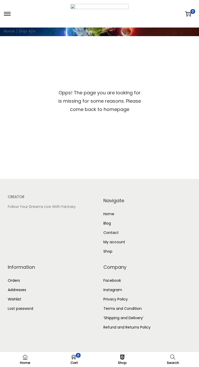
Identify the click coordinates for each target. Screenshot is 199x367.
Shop (107, 251)
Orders (14, 280)
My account (114, 242)
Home (9, 31)
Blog (107, 223)
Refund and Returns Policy (127, 327)
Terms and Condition (122, 308)
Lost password (20, 308)
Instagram (112, 289)
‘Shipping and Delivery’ (124, 317)
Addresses (17, 289)
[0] (188, 14)
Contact (111, 232)
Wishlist (14, 299)
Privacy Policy (115, 299)
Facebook (112, 280)
